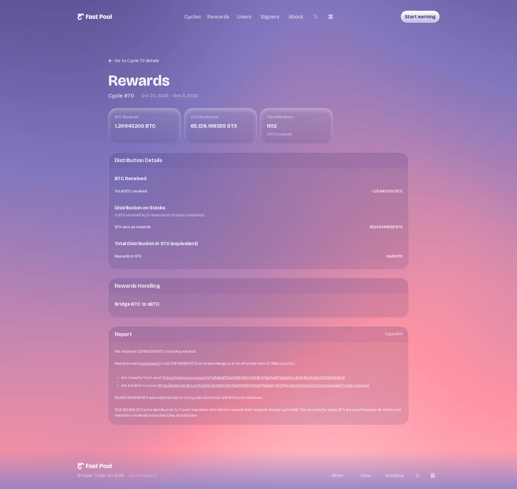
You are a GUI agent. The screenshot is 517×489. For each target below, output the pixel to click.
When (337, 474)
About (295, 16)
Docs (366, 474)
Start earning (420, 17)
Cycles (192, 16)
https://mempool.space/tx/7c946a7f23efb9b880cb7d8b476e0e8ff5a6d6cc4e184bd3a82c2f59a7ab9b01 (254, 377)
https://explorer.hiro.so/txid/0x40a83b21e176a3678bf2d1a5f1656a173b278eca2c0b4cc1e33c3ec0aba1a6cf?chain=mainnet (263, 385)
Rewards (218, 16)
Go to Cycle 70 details (137, 60)
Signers (270, 16)
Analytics (394, 474)
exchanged (150, 363)
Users (244, 16)
